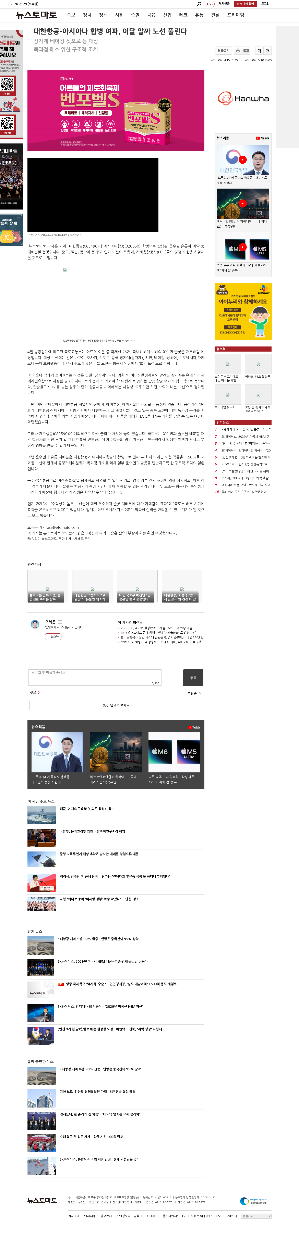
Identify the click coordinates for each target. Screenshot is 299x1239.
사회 (119, 15)
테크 (183, 15)
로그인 (265, 3)
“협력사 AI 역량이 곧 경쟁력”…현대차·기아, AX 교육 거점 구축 (161, 642)
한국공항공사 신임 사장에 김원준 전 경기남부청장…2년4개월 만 (162, 637)
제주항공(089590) (54, 434)
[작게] (267, 51)
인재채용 (90, 1215)
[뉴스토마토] (36, 15)
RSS (219, 1215)
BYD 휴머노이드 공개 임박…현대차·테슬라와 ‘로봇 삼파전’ (158, 632)
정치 (87, 15)
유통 (199, 15)
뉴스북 (54, 636)
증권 (135, 15)
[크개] (259, 51)
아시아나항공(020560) (122, 246)
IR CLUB (149, 1215)
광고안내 (106, 1215)
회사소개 (74, 1215)
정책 (103, 15)
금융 (151, 15)
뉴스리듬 (223, 138)
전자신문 (224, 3)
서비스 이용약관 (201, 1215)
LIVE (210, 3)
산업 (167, 15)
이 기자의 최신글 (130, 622)
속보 (71, 15)
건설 (215, 15)
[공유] (246, 51)
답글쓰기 (223, 50)
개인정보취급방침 (127, 1215)
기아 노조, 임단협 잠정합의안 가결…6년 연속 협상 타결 (156, 628)
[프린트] (238, 51)
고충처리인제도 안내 (173, 1215)
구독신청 (232, 1215)
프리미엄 (235, 15)
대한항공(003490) (84, 246)
